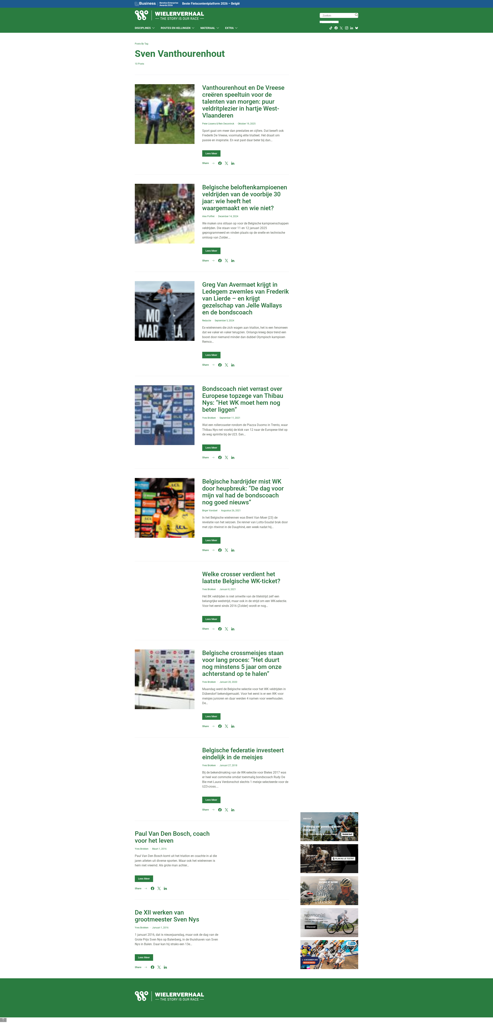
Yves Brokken (209, 418)
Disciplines (143, 27)
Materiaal (207, 27)
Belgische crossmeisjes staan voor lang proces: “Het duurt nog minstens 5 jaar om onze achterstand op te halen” (242, 663)
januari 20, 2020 (228, 682)
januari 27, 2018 (228, 765)
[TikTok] (330, 27)
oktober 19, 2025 (247, 123)
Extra (229, 27)
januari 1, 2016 (160, 927)
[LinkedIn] (351, 27)
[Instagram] (346, 27)
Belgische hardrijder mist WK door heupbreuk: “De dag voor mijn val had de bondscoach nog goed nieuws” (243, 492)
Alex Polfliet (208, 216)
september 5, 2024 (224, 320)
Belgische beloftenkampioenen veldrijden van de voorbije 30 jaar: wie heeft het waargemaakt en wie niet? (244, 198)
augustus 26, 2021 (231, 510)
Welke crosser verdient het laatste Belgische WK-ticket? (241, 577)
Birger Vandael (209, 510)
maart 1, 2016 (159, 848)
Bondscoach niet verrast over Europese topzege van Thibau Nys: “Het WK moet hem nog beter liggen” (242, 399)
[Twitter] (341, 27)
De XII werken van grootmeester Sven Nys (167, 916)
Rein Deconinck (226, 123)
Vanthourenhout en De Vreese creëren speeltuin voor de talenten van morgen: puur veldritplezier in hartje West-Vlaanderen (243, 101)
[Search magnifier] (356, 15)
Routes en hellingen (175, 27)
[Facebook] (336, 27)
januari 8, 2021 (228, 589)
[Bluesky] (356, 27)
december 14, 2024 (228, 216)
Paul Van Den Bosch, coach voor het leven (172, 837)
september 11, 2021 (230, 418)
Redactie (206, 320)
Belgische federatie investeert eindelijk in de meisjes (243, 754)
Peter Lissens (209, 123)
